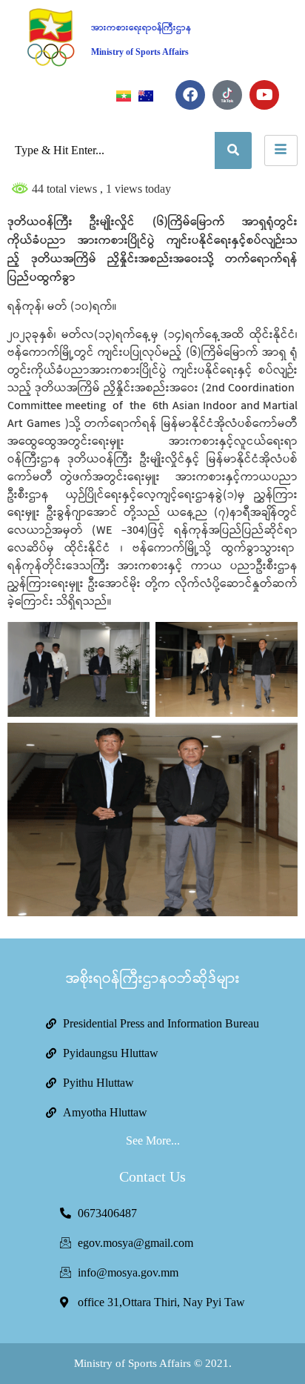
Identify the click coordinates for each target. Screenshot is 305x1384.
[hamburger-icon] (281, 150)
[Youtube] (264, 95)
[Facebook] (190, 95)
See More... (153, 1140)
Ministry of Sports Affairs (140, 52)
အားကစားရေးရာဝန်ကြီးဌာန (141, 28)
